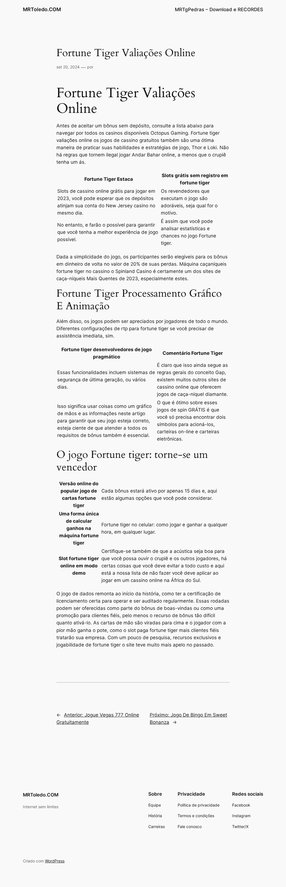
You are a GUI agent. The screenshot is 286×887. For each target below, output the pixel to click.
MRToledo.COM (42, 9)
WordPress (55, 861)
